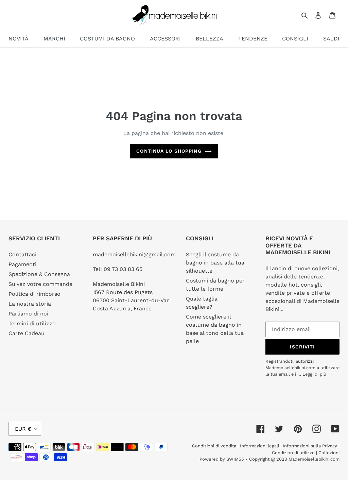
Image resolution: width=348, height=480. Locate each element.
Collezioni (329, 452)
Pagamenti (22, 264)
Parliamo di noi (28, 313)
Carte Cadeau (26, 333)
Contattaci (22, 254)
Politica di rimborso (34, 294)
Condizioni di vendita (215, 445)
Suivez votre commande (40, 284)
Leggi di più (314, 374)
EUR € (23, 429)
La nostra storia (29, 304)
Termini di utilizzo (32, 323)
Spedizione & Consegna (39, 274)
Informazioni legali (259, 445)
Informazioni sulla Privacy (310, 445)
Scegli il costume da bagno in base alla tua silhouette (215, 262)
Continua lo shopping (168, 151)
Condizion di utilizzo (294, 452)
